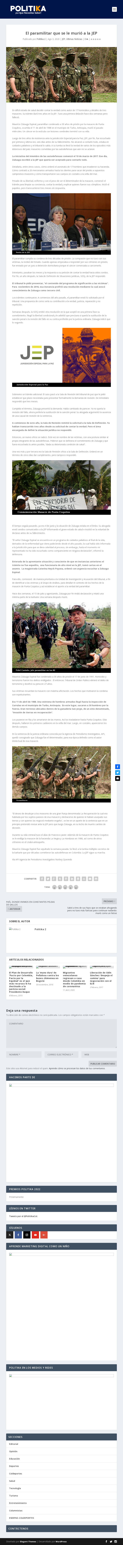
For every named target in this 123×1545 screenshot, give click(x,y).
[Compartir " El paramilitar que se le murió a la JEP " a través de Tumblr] (60, 879)
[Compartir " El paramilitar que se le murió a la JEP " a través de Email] (90, 879)
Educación (14, 1458)
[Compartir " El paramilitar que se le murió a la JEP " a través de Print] (96, 879)
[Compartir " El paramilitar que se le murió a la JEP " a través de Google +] (54, 879)
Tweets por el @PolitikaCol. (23, 1216)
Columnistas (15, 1510)
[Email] (117, 778)
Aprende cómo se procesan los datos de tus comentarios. (77, 1068)
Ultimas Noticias (74, 39)
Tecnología (15, 1488)
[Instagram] (26, 1234)
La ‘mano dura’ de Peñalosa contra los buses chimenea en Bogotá (47, 976)
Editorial (13, 1444)
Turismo (13, 1495)
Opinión (13, 1451)
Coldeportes (15, 1473)
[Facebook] (18, 1234)
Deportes (14, 1466)
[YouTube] (35, 1234)
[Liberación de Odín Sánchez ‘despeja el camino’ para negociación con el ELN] (102, 967)
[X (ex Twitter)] (9, 1234)
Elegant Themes (28, 1541)
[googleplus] (44, 1234)
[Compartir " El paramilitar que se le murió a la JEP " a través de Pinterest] (66, 879)
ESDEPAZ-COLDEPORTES (21, 1517)
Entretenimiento (18, 1503)
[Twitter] (117, 772)
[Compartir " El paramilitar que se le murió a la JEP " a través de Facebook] (42, 879)
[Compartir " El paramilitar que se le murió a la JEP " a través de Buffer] (78, 879)
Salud (12, 1480)
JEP (63, 39)
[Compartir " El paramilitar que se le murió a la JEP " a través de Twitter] (48, 879)
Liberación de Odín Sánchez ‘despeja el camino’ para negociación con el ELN (101, 978)
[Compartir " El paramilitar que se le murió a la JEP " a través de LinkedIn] (72, 879)
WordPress (61, 1541)
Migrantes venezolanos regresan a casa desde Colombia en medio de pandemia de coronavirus (74, 979)
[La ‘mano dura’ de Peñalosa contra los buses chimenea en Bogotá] (48, 967)
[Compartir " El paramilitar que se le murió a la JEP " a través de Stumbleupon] (84, 879)
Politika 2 (41, 39)
